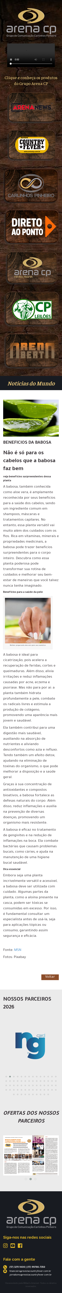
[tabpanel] (31, 1150)
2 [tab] (30, 1179)
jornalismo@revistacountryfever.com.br (31, 1275)
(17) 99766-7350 (36, 1267)
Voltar (50, 977)
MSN (17, 950)
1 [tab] (26, 1179)
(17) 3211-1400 (17, 1267)
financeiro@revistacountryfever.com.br (30, 1271)
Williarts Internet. (31, 1283)
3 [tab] (35, 1179)
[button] (6, 1076)
